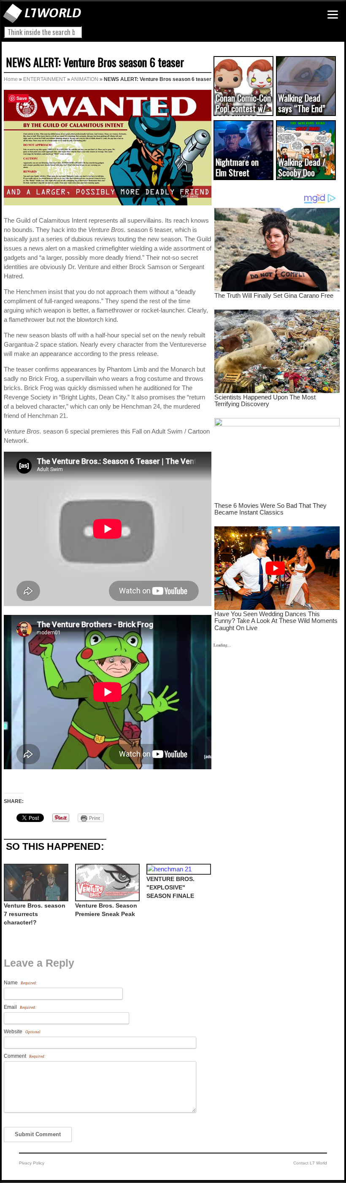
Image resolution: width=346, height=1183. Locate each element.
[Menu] (332, 14)
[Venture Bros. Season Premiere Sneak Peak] (106, 882)
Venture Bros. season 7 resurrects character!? (34, 914)
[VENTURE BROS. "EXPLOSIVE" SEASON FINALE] (177, 869)
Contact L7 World (310, 1163)
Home (11, 79)
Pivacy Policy (31, 1163)
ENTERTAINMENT (44, 79)
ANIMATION (84, 79)
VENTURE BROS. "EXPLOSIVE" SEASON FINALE (170, 887)
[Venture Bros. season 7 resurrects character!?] (35, 882)
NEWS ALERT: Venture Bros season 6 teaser (95, 62)
